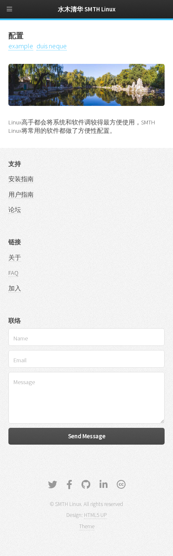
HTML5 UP (95, 515)
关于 (14, 257)
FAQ (13, 273)
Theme (86, 526)
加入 (14, 288)
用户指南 (21, 194)
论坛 (14, 209)
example (20, 46)
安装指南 (21, 179)
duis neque (52, 46)
